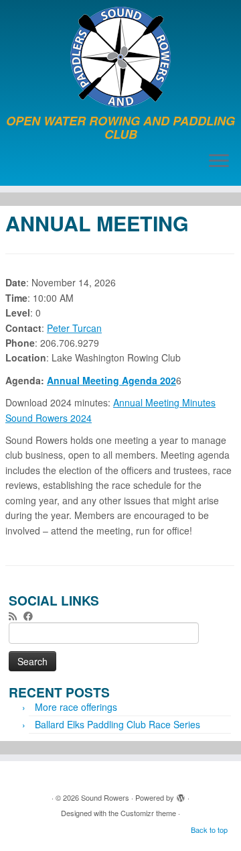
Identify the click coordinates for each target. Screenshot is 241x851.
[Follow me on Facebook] (31, 615)
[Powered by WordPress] (180, 794)
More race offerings (76, 707)
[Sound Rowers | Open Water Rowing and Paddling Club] (120, 57)
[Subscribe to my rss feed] (16, 615)
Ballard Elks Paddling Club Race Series (117, 724)
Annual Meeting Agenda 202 (111, 380)
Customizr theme (148, 812)
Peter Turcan (74, 328)
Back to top (209, 829)
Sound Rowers (105, 797)
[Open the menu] (219, 162)
